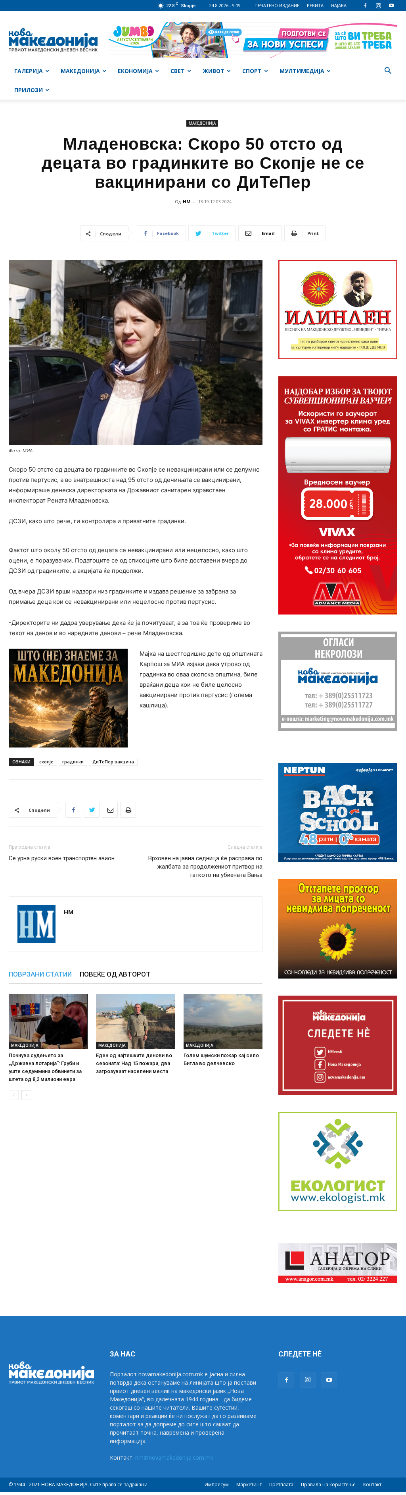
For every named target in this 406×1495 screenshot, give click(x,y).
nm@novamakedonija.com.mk (174, 1457)
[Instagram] (378, 5)
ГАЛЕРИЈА (28, 71)
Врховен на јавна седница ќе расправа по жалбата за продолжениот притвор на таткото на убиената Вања (205, 867)
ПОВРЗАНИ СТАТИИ (40, 974)
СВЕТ (177, 71)
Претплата (281, 1484)
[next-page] (26, 1095)
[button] (387, 71)
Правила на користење (328, 1484)
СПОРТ (252, 71)
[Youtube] (391, 5)
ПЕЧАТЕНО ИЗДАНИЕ (277, 5)
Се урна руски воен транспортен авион (62, 858)
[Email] (110, 810)
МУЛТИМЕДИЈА (302, 71)
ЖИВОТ (213, 71)
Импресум (217, 1484)
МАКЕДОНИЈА (80, 71)
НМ (187, 201)
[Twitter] (92, 810)
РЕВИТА (315, 5)
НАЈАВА (339, 5)
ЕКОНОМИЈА (135, 71)
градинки (73, 762)
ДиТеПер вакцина (113, 762)
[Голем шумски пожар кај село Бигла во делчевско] (223, 1021)
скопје (46, 762)
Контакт (372, 1484)
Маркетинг (249, 1484)
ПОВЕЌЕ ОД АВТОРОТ (115, 974)
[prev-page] (14, 1095)
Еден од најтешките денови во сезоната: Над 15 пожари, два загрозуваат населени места (134, 1063)
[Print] (128, 810)
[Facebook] (365, 5)
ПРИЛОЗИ (28, 90)
